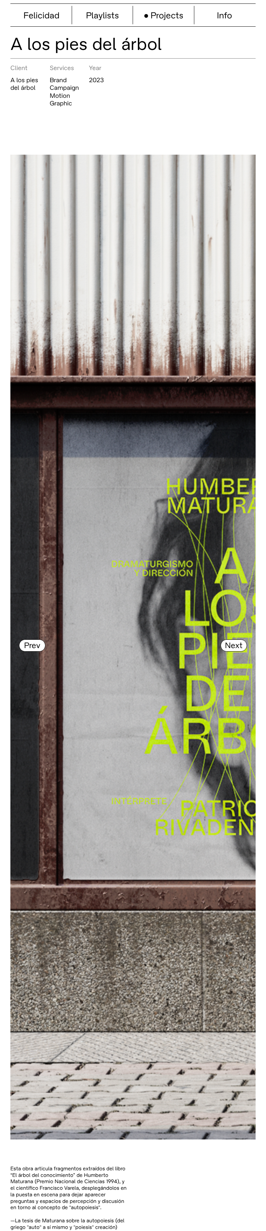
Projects (167, 15)
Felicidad (42, 15)
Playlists (102, 15)
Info (224, 15)
